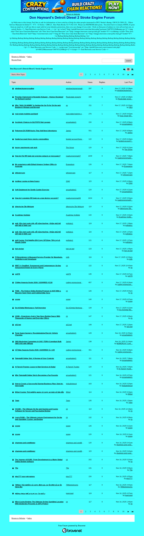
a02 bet (129, 327)
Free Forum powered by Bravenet (72, 526)
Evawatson (128, 166)
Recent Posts (16, 60)
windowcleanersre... (124, 91)
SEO (130, 107)
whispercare (127, 175)
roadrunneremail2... (124, 158)
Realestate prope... (125, 99)
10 (123, 74)
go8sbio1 (128, 225)
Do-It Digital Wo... (125, 310)
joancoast (128, 495)
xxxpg (130, 428)
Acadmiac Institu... (125, 217)
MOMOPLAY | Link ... (124, 344)
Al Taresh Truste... (125, 369)
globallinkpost (127, 386)
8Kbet (130, 394)
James (129, 133)
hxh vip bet (128, 251)
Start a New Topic (18, 74)
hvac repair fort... (126, 116)
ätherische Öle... (126, 209)
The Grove (128, 150)
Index (29, 57)
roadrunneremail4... (124, 200)
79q (131, 470)
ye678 (130, 276)
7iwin (130, 403)
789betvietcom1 (126, 487)
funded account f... (125, 141)
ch (131, 268)
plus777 (129, 478)
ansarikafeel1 (127, 124)
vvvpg (130, 301)
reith (130, 259)
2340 (130, 183)
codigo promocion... (124, 285)
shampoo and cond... (124, 445)
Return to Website (18, 57)
